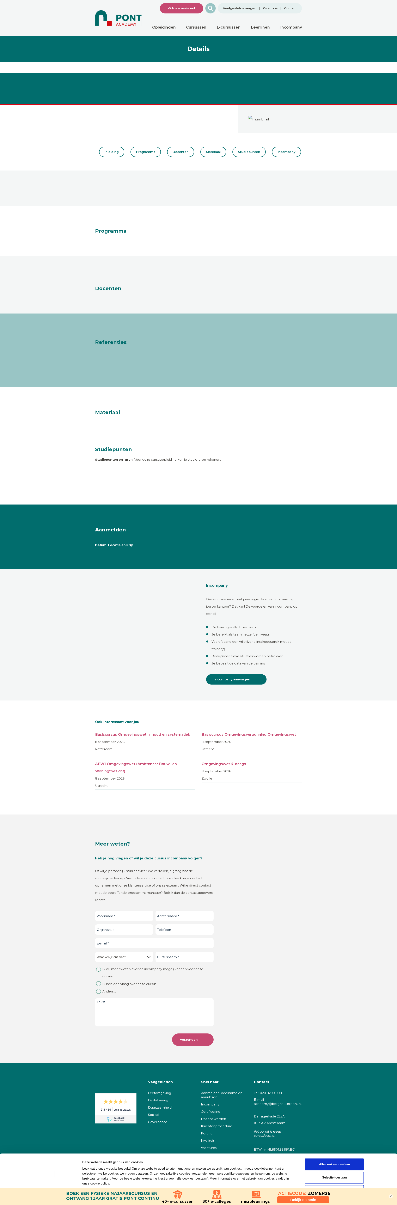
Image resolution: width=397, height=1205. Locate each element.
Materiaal (213, 152)
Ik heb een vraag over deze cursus (129, 984)
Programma (145, 152)
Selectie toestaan (334, 1177)
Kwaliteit (207, 1141)
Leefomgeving (159, 1093)
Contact (290, 8)
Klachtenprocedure (216, 1126)
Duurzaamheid (160, 1107)
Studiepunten (249, 152)
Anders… (109, 991)
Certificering (210, 1112)
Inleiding (112, 152)
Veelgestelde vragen (239, 8)
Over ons (270, 8)
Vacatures (208, 1148)
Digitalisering (158, 1100)
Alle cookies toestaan (334, 1164)
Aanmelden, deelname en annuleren (221, 1095)
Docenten (181, 152)
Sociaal (153, 1115)
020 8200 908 (271, 1093)
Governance (157, 1122)
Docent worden (213, 1119)
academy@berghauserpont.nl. (278, 1104)
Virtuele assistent (181, 8)
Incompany (286, 152)
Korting (207, 1133)
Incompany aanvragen (232, 679)
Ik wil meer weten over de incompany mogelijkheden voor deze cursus (152, 972)
